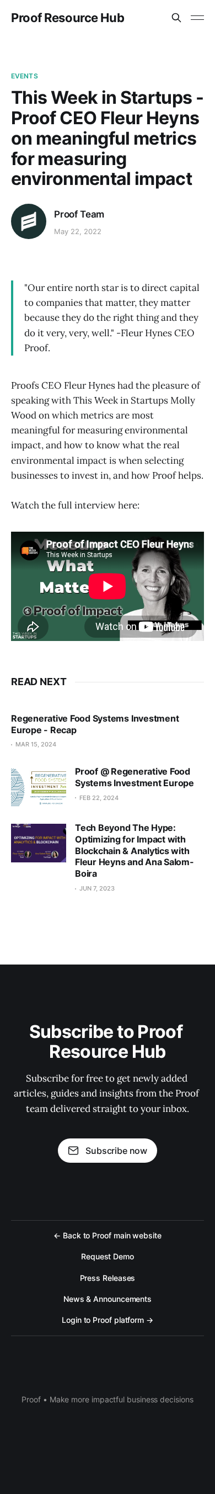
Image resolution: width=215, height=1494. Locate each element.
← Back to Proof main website (107, 1235)
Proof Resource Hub (67, 18)
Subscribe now (116, 1150)
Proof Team (79, 214)
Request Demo (107, 1256)
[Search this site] (176, 17)
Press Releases (108, 1278)
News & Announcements (107, 1299)
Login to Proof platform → (107, 1320)
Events (24, 76)
